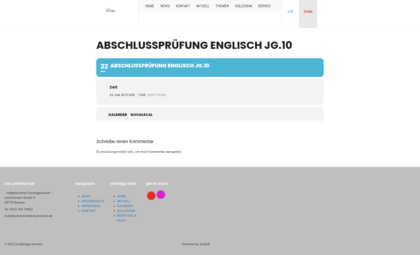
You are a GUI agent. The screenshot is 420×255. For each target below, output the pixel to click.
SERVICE (264, 5)
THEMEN (222, 5)
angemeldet (118, 151)
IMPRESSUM (91, 206)
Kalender (117, 115)
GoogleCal (141, 115)
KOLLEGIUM (243, 5)
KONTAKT (183, 5)
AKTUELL (202, 5)
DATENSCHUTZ (93, 201)
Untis (308, 11)
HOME (149, 5)
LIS (290, 11)
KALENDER (125, 206)
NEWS (165, 5)
